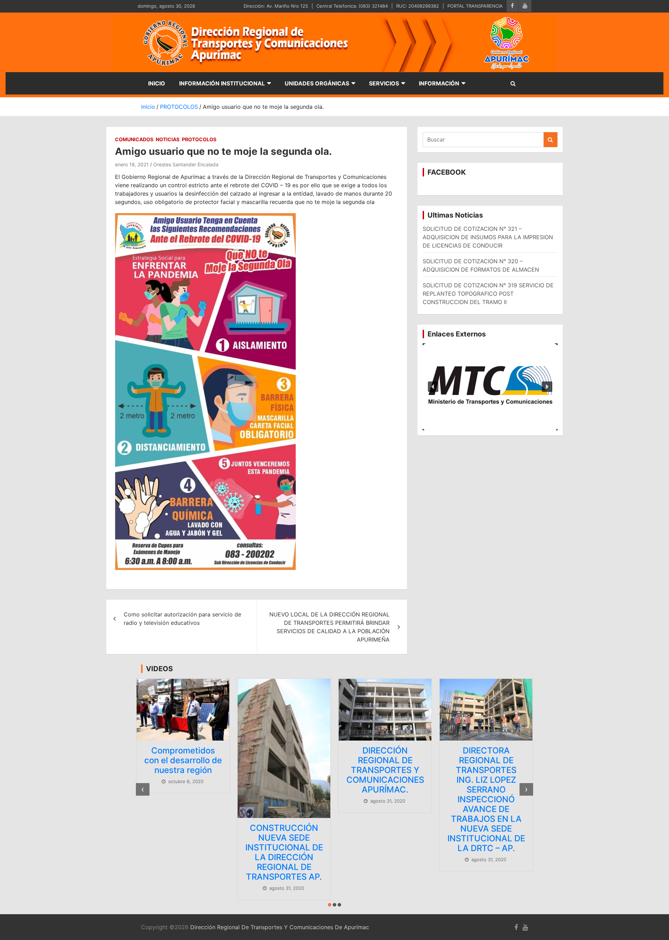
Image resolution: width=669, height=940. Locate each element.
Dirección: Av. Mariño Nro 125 (276, 6)
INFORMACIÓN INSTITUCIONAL (222, 83)
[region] (490, 387)
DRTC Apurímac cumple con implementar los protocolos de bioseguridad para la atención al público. (513, 789)
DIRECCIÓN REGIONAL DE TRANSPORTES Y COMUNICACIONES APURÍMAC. (312, 770)
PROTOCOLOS (199, 139)
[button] (490, 387)
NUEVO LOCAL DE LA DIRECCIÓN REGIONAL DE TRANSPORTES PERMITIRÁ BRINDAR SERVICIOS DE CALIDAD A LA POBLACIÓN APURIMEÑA (329, 627)
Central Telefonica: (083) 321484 (352, 6)
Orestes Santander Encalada (185, 164)
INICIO (156, 83)
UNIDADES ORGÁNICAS (317, 83)
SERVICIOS (384, 83)
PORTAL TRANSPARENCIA (475, 6)
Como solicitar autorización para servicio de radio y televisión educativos (182, 618)
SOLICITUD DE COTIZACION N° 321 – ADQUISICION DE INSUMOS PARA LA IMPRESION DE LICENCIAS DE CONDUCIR (488, 237)
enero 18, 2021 (132, 164)
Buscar (551, 139)
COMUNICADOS (134, 139)
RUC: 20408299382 (417, 6)
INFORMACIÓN (439, 83)
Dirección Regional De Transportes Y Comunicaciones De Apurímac (279, 927)
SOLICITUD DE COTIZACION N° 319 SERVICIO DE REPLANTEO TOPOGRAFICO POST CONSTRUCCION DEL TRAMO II (488, 293)
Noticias (167, 139)
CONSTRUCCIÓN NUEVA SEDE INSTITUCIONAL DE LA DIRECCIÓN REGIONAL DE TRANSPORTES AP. (210, 852)
